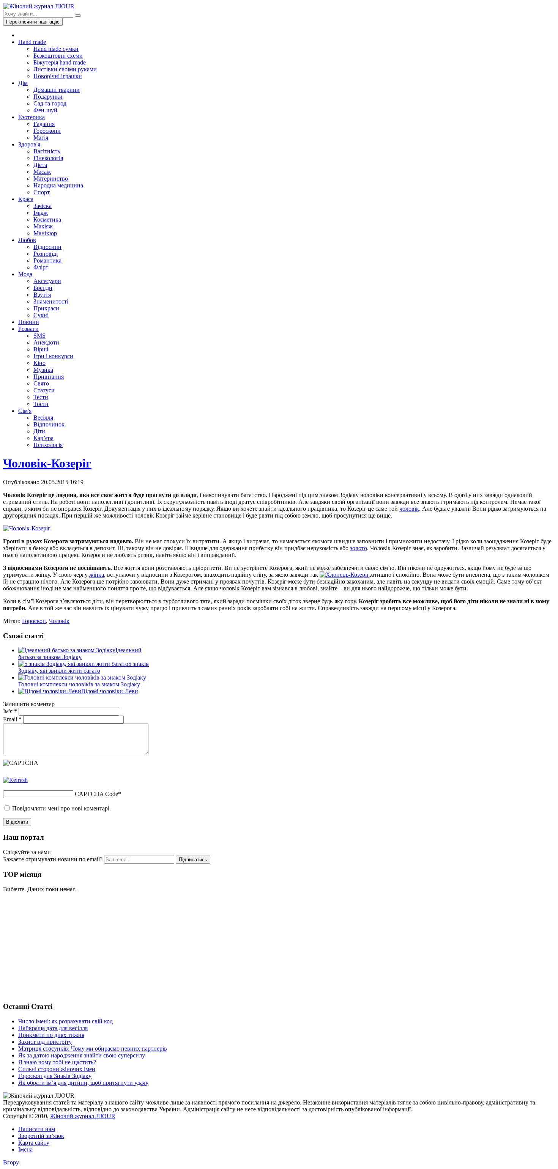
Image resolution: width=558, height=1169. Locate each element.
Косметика (47, 219)
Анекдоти (46, 342)
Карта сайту (33, 1142)
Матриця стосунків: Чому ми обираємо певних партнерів (92, 1048)
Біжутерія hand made (59, 62)
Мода (25, 274)
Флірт (40, 267)
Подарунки (48, 96)
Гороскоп (34, 621)
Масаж (42, 171)
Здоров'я (29, 144)
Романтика (47, 260)
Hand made (32, 42)
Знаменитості (50, 301)
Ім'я (10, 711)
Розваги (28, 329)
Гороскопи (47, 130)
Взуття (42, 294)
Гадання (44, 124)
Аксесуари (47, 281)
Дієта (40, 165)
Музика (43, 370)
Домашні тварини (56, 90)
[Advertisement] (60, 946)
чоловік (409, 508)
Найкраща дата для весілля (53, 1028)
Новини (28, 322)
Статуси (44, 390)
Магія (40, 137)
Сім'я (25, 410)
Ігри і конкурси (53, 356)
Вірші (40, 349)
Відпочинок (49, 424)
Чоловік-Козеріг (47, 463)
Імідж (40, 212)
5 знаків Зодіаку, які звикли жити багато (83, 667)
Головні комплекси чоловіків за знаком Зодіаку (79, 684)
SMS (39, 335)
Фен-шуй (45, 110)
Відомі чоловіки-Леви (109, 691)
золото (358, 548)
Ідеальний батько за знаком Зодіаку (80, 653)
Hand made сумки (56, 49)
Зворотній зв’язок (41, 1136)
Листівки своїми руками (65, 69)
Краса (25, 199)
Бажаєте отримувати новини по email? (52, 859)
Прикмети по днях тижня (51, 1035)
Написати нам (36, 1129)
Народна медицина (58, 185)
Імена (25, 1149)
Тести (40, 397)
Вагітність (46, 151)
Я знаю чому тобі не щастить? (57, 1062)
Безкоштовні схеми (58, 55)
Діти (39, 431)
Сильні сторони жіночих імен (56, 1069)
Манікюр (45, 233)
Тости (41, 404)
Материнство (50, 178)
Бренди (42, 288)
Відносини (47, 247)
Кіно (39, 363)
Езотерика (31, 117)
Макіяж (43, 226)
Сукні (41, 315)
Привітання (48, 376)
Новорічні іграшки (57, 76)
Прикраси (46, 308)
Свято (41, 383)
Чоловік (59, 621)
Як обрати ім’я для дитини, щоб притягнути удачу (83, 1082)
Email (12, 719)
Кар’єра (43, 438)
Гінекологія (48, 158)
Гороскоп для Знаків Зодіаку (54, 1076)
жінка (96, 574)
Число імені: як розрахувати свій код (65, 1021)
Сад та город (49, 103)
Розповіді (45, 253)
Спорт (41, 192)
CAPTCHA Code (96, 794)
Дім (23, 83)
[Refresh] (15, 780)
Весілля (43, 417)
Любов (27, 240)
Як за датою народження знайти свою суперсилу (81, 1055)
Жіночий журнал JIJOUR (82, 1116)
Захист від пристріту (45, 1041)
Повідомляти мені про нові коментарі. (61, 808)
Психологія (48, 445)
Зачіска (42, 206)
